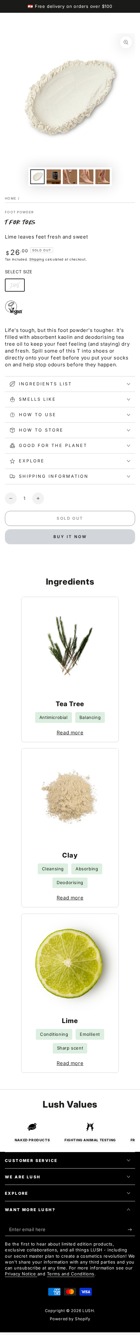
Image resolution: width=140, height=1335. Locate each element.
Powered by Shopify (70, 1318)
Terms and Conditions (70, 1273)
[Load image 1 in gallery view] (37, 176)
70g (17, 287)
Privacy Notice (21, 1273)
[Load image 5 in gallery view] (102, 176)
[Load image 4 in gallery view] (86, 176)
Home (10, 198)
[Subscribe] (131, 1229)
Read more (70, 732)
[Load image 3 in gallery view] (70, 176)
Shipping (36, 259)
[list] (70, 1132)
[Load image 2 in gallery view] (54, 176)
